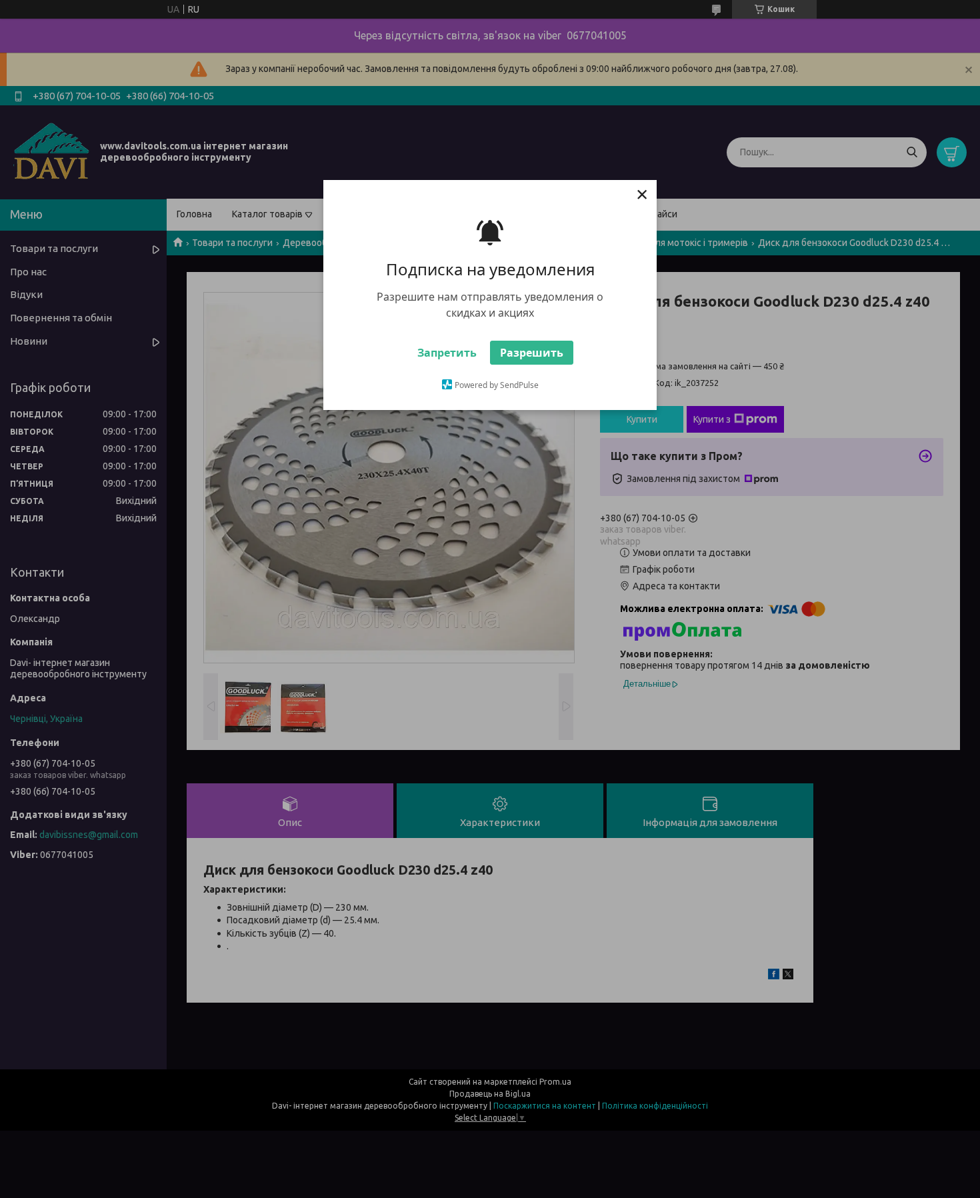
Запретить (447, 352)
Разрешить (531, 352)
